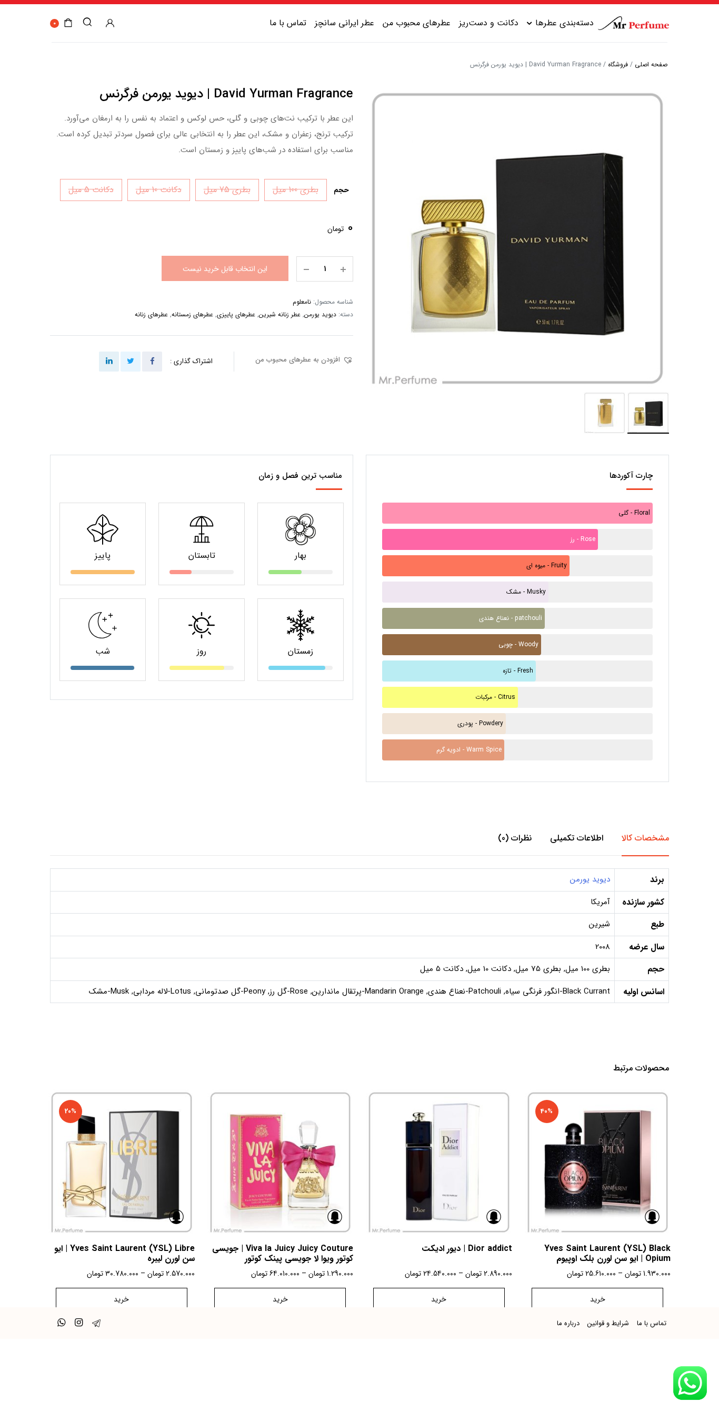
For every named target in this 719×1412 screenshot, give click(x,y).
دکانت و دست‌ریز (488, 22)
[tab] (645, 838)
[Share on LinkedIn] (109, 362)
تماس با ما (287, 22)
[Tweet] (131, 362)
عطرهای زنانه (151, 314)
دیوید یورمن (320, 314)
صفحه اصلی (651, 64)
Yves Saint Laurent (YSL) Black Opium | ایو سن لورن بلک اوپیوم (607, 1253)
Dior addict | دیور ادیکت (467, 1248)
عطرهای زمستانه (192, 314)
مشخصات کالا (645, 838)
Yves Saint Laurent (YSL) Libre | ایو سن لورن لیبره (124, 1253)
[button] (304, 360)
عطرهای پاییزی (236, 314)
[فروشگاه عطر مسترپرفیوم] (633, 22)
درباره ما (568, 1323)
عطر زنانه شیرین (280, 314)
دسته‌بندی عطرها (564, 22)
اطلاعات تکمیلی (576, 838)
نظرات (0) (515, 838)
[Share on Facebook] (152, 362)
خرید (597, 1299)
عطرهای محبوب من (417, 22)
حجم (341, 190)
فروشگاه (618, 64)
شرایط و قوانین (608, 1323)
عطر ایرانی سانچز (344, 22)
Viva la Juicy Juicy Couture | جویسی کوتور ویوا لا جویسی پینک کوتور (282, 1253)
